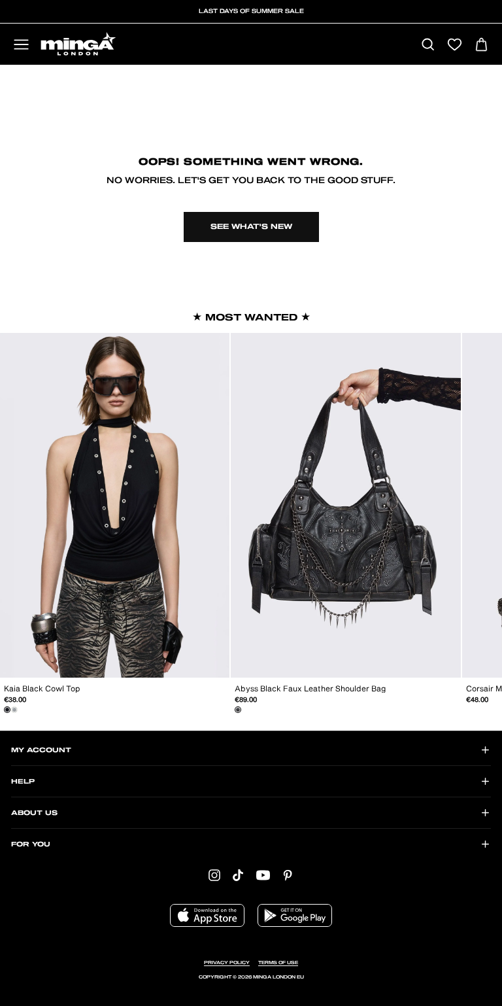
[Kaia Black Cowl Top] (7, 709)
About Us (34, 813)
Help (23, 781)
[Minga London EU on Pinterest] (287, 875)
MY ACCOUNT (41, 750)
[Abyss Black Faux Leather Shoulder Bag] (238, 709)
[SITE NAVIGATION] (21, 45)
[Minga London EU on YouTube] (263, 875)
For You (30, 844)
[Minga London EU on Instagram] (214, 875)
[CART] (481, 45)
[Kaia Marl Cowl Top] (14, 709)
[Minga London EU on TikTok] (238, 875)
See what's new (251, 226)
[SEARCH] (428, 45)
